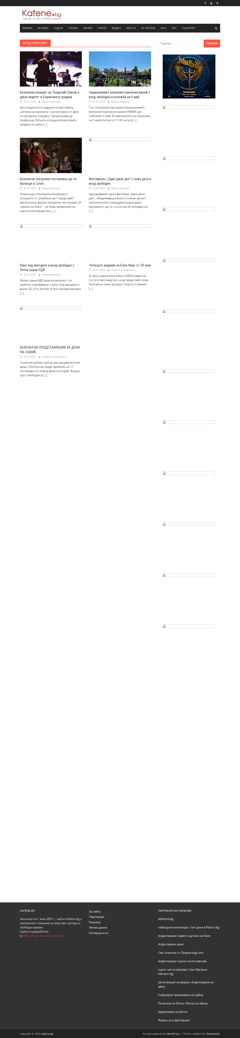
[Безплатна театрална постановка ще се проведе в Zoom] (51, 155)
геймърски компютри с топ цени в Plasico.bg (188, 927)
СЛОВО (73, 28)
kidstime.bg (165, 919)
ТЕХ (174, 28)
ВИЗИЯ (87, 28)
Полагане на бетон (171, 1003)
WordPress (173, 1033)
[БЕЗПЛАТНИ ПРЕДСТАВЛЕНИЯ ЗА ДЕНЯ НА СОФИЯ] (51, 324)
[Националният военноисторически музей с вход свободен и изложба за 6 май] (120, 69)
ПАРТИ (102, 28)
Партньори (96, 917)
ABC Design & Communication (43, 936)
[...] (45, 124)
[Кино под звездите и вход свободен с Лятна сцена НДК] (51, 241)
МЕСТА (131, 28)
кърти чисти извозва (192, 961)
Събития (188, 28)
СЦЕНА (58, 28)
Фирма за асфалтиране (174, 1020)
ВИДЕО (116, 28)
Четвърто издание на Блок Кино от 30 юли (120, 265)
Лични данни (98, 927)
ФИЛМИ (27, 28)
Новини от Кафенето (123, 270)
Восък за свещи (197, 1003)
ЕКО (163, 28)
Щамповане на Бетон (173, 1012)
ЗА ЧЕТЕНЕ (148, 28)
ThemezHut (212, 1033)
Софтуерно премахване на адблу (180, 995)
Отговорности (98, 933)
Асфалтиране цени (171, 944)
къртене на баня (199, 936)
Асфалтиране (167, 961)
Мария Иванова (51, 101)
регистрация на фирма (173, 982)
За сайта (94, 911)
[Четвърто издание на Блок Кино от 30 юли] (120, 241)
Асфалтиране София (172, 936)
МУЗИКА (43, 28)
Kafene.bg (47, 1033)
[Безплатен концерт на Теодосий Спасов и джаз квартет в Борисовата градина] (51, 69)
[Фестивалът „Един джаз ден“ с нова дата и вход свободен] (120, 155)
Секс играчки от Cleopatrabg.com (180, 953)
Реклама (94, 922)
